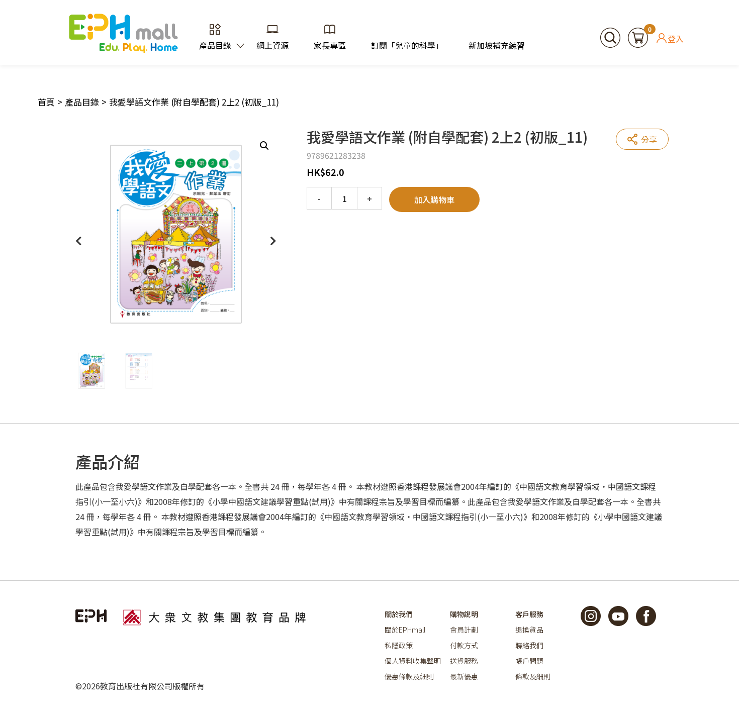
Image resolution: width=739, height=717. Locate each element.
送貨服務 (464, 661)
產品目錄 (215, 45)
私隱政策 (399, 645)
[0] (638, 36)
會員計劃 (464, 630)
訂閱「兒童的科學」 (407, 45)
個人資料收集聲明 (413, 661)
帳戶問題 (529, 661)
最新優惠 (464, 676)
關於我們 (399, 614)
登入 (676, 38)
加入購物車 (434, 199)
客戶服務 (529, 614)
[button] (264, 146)
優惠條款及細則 (409, 676)
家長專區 (330, 45)
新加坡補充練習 (497, 45)
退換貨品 (529, 630)
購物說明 (464, 614)
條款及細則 (532, 676)
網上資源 (272, 45)
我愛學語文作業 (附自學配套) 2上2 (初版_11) (194, 101)
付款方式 (464, 645)
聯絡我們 (529, 645)
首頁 (46, 101)
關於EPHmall (405, 630)
